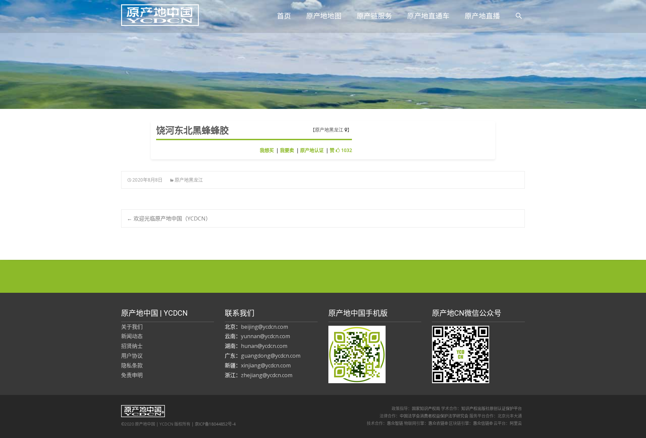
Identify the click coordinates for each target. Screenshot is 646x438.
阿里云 (516, 423)
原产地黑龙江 (330, 129)
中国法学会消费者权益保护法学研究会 (434, 416)
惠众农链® (438, 423)
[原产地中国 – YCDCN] (154, 13)
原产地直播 (482, 16)
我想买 (267, 150)
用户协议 (132, 355)
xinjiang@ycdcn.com (266, 365)
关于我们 (132, 326)
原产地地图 (324, 16)
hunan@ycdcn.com (264, 346)
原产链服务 (374, 16)
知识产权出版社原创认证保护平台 (491, 408)
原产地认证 (312, 150)
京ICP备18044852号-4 (215, 424)
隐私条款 (132, 365)
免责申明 (132, 375)
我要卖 (287, 150)
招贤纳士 (132, 346)
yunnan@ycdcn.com (265, 336)
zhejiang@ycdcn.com (266, 375)
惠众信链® (483, 423)
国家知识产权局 (426, 408)
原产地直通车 (428, 16)
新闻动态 (132, 336)
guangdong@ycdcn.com (270, 355)
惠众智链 (395, 423)
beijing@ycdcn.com (264, 326)
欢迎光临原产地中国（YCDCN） (169, 218)
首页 (284, 16)
